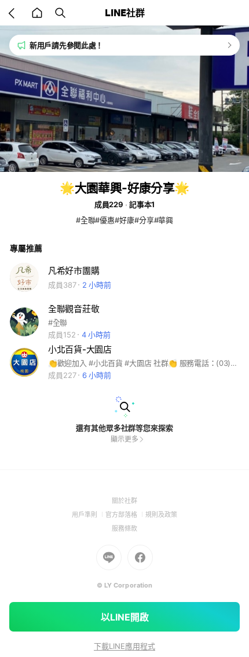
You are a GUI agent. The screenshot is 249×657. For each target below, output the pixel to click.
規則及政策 (161, 515)
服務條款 (124, 528)
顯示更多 (124, 439)
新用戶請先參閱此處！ (66, 45)
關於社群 (124, 501)
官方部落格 (125, 515)
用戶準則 (88, 515)
